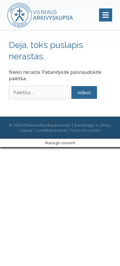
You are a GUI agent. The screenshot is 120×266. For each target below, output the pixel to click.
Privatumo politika (85, 130)
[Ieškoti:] (40, 92)
